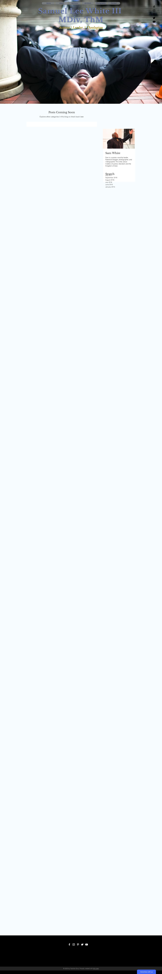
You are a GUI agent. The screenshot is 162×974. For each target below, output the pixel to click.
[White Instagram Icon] (73, 944)
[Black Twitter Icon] (154, 18)
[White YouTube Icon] (86, 944)
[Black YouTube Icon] (154, 21)
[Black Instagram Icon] (154, 10)
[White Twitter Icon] (82, 944)
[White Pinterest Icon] (78, 944)
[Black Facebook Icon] (154, 6)
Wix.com (96, 968)
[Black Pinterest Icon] (154, 14)
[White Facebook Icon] (69, 944)
